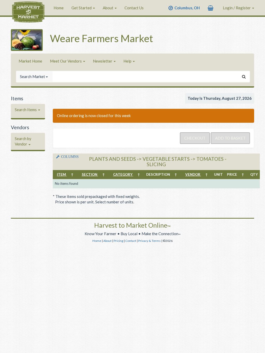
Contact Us (134, 7)
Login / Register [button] (237, 7)
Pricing (118, 241)
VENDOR (193, 174)
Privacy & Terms (149, 241)
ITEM (62, 174)
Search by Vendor (23, 141)
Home (59, 7)
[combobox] (145, 76)
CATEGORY (123, 174)
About (108, 7)
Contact (130, 241)
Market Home (30, 61)
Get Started (81, 7)
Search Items (26, 109)
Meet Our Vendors (66, 61)
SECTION (90, 174)
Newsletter (103, 61)
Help (127, 61)
